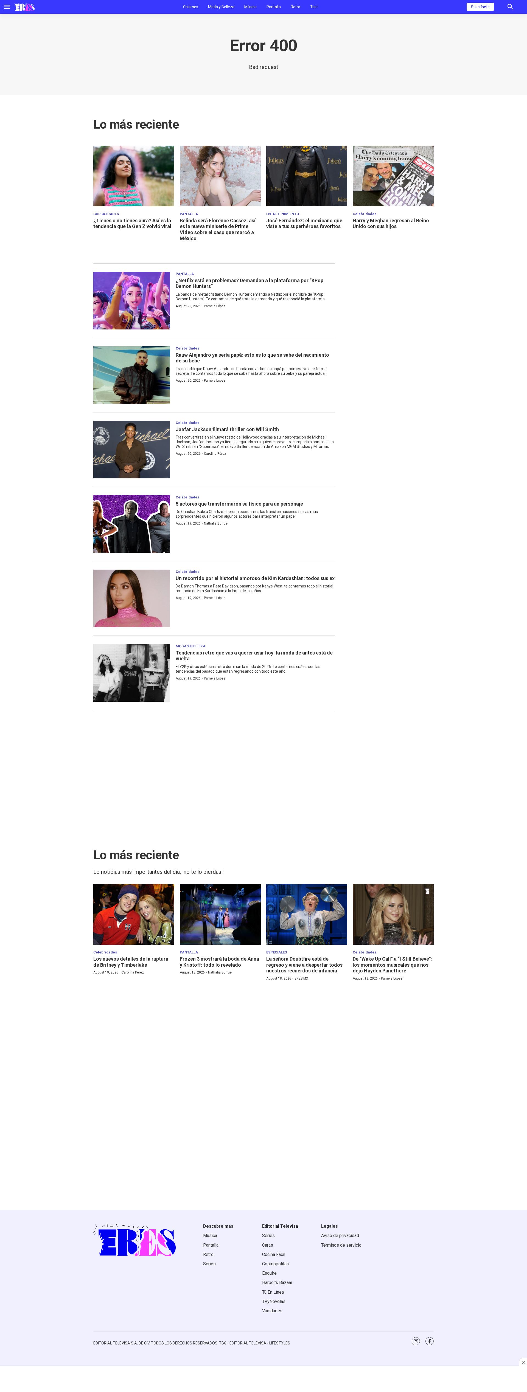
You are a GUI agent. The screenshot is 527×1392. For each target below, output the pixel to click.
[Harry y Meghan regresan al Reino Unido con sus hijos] (393, 176)
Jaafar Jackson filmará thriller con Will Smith (227, 429)
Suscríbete (480, 7)
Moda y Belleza (221, 7)
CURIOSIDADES (106, 214)
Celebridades (364, 214)
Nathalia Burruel (216, 523)
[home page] (24, 7)
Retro (295, 7)
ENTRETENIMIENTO (282, 214)
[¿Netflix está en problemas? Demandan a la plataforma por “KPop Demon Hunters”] (131, 300)
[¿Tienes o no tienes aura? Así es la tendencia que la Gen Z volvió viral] (133, 176)
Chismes (190, 7)
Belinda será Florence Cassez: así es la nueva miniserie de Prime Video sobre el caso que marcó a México (218, 229)
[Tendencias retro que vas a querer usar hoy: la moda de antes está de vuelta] (131, 673)
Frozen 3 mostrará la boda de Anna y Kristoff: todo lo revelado (219, 962)
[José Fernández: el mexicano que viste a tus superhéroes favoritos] (306, 176)
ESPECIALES (276, 952)
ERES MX (301, 978)
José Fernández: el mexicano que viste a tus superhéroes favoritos (304, 223)
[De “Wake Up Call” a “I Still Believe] (393, 914)
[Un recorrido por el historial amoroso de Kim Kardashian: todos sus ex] (131, 598)
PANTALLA (189, 214)
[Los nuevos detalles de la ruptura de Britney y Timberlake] (133, 914)
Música (250, 7)
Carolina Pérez (215, 454)
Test (314, 7)
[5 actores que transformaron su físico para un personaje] (131, 524)
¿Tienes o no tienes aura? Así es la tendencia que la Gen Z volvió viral (132, 223)
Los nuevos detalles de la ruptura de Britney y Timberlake (130, 962)
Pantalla (274, 7)
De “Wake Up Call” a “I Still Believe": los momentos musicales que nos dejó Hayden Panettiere (392, 965)
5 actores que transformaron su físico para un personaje (239, 504)
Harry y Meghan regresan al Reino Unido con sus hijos (391, 223)
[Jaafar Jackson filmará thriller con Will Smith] (131, 449)
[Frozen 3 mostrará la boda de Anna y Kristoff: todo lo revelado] (220, 914)
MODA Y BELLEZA (190, 646)
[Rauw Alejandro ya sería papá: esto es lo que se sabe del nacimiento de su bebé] (131, 375)
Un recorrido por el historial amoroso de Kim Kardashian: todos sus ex (255, 578)
